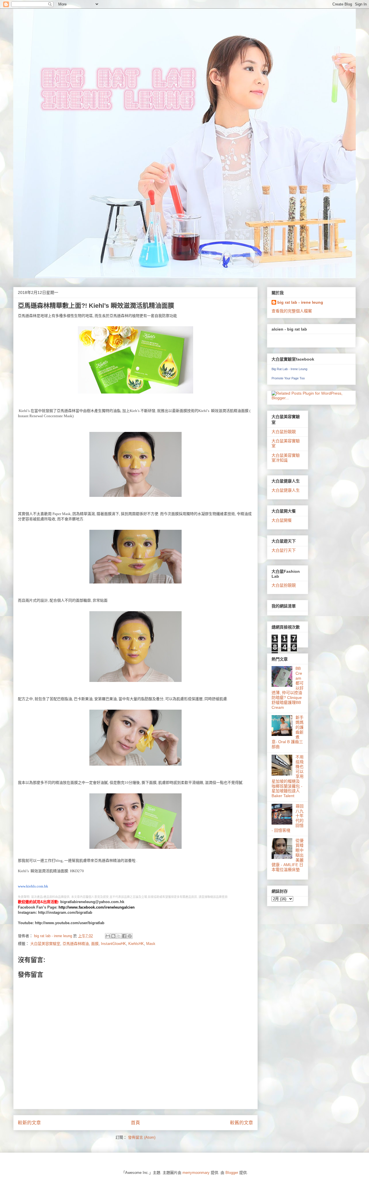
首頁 (135, 1122)
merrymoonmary (196, 1172)
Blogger (231, 1172)
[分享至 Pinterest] (130, 936)
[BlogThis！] (113, 936)
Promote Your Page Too (288, 378)
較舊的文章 (241, 1122)
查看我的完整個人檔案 (292, 311)
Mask (150, 943)
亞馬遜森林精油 (76, 943)
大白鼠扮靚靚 (284, 431)
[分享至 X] (119, 936)
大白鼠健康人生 (286, 490)
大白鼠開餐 (282, 520)
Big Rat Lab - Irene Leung (289, 369)
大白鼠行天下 (284, 550)
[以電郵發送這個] (108, 936)
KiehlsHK (136, 943)
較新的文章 (29, 1122)
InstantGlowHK (113, 943)
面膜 (95, 943)
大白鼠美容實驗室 (45, 943)
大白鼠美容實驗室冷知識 (286, 458)
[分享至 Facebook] (124, 936)
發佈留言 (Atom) (141, 1137)
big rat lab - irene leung (300, 302)
